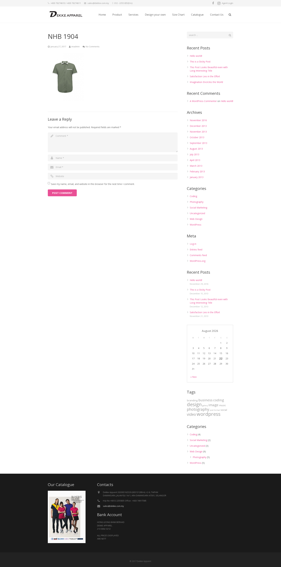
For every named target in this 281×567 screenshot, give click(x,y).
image (213, 405)
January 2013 (196, 177)
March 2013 (196, 165)
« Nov (193, 376)
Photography (196, 201)
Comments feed (198, 255)
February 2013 (197, 171)
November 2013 (198, 131)
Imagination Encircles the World (206, 82)
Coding (193, 196)
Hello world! (196, 55)
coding (218, 400)
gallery (205, 405)
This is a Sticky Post (200, 61)
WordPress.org (197, 260)
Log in (193, 243)
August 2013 (196, 148)
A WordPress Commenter (203, 101)
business (205, 400)
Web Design (196, 218)
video (191, 414)
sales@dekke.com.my (98, 3)
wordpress (209, 414)
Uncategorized (197, 213)
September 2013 (198, 143)
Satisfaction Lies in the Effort (205, 76)
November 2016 (198, 120)
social (224, 409)
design (194, 404)
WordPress (195, 224)
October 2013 (197, 137)
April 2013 (195, 160)
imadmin (75, 46)
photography (198, 409)
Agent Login (227, 3)
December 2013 (198, 125)
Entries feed (196, 249)
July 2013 (194, 154)
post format (215, 410)
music (222, 405)
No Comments (93, 46)
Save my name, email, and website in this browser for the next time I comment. (93, 184)
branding (192, 400)
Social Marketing (198, 207)
